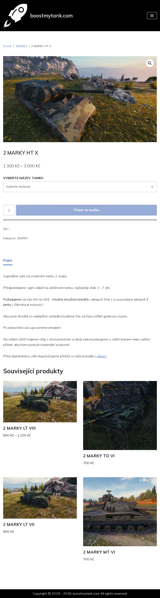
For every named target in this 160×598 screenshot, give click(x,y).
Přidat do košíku (87, 210)
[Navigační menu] (152, 15)
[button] (150, 63)
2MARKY (21, 46)
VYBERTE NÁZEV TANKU (23, 178)
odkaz (100, 356)
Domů (7, 46)
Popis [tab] (7, 260)
